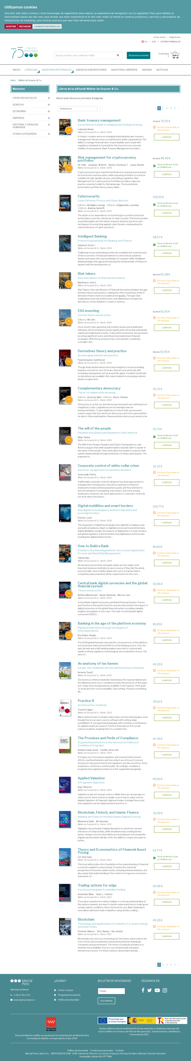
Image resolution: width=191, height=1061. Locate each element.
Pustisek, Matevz (86, 931)
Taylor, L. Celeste (104, 894)
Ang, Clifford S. (85, 787)
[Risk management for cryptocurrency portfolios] (64, 164)
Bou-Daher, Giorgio (87, 635)
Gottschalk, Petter (87, 474)
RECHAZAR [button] (25, 26)
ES (146, 41)
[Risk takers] (64, 280)
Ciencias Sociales (25, 98)
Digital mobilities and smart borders (105, 506)
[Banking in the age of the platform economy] (64, 631)
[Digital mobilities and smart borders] (64, 513)
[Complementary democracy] (64, 395)
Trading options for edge (97, 885)
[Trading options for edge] (64, 893)
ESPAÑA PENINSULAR (171, 41)
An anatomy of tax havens (98, 663)
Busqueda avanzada (138, 55)
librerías (124, 69)
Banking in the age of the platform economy (112, 623)
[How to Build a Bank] (64, 553)
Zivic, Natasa (103, 931)
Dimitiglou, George (96, 205)
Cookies (119, 1050)
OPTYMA (107, 1056)
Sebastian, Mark (86, 894)
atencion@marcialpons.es (24, 1000)
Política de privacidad (68, 999)
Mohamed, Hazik (86, 821)
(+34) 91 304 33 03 (22, 995)
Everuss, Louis (85, 517)
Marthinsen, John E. (87, 282)
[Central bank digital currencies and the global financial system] (64, 590)
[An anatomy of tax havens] (64, 670)
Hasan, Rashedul (107, 595)
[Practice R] (64, 707)
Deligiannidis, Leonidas (127, 205)
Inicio (18, 69)
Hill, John (91, 319)
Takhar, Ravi (83, 558)
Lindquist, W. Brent (97, 165)
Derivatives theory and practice (102, 351)
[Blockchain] (64, 926)
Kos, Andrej (117, 931)
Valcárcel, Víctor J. (87, 245)
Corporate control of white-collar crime (108, 466)
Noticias (162, 69)
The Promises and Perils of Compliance (108, 738)
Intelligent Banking (92, 236)
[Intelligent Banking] (64, 243)
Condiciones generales (101, 1050)
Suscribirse (106, 1001)
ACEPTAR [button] (11, 26)
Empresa (18, 118)
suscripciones (91, 69)
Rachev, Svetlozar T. (118, 165)
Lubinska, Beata (86, 129)
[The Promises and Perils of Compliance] (64, 745)
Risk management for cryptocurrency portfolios (107, 159)
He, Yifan (82, 165)
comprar (167, 137)
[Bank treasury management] (64, 127)
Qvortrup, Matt (94, 397)
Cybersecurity (89, 196)
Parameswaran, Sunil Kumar (91, 360)
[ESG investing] (64, 317)
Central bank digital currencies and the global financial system (112, 584)
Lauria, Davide (137, 165)
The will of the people (94, 428)
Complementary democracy (99, 388)
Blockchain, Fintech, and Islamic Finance (108, 812)
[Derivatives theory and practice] (64, 357)
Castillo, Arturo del (109, 750)
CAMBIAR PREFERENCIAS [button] (47, 26)
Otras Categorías (25, 134)
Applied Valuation (91, 778)
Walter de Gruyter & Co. (30, 80)
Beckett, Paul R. (85, 672)
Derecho (18, 104)
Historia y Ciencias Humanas (25, 126)
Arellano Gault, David (88, 750)
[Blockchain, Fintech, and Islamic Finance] (64, 819)
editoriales (56, 69)
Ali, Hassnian (102, 821)
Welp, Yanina (84, 437)
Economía (19, 111)
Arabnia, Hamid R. (96, 208)
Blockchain (86, 919)
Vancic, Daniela (120, 397)
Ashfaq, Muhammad (87, 595)
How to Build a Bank (93, 546)
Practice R (86, 701)
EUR (154, 41)
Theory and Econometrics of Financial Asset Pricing (112, 851)
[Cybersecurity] (64, 203)
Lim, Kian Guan (85, 857)
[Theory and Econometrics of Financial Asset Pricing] (64, 857)
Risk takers (87, 274)
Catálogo (31, 69)
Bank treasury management (99, 120)
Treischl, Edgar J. (86, 709)
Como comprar (65, 990)
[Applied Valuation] (64, 785)
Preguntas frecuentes (69, 995)
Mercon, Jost (124, 595)
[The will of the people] (64, 436)
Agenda (147, 69)
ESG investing (88, 311)
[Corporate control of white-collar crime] (64, 472)
